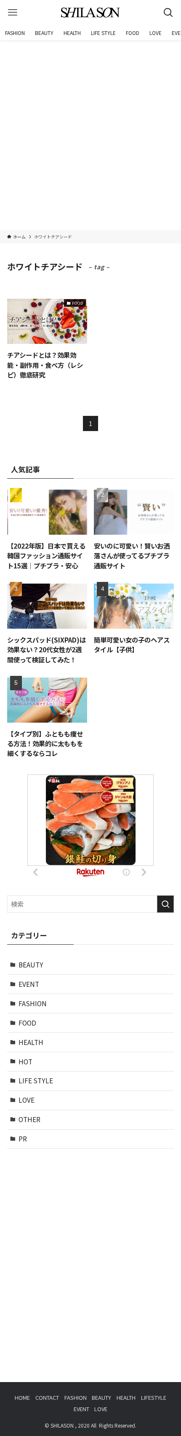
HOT (25, 1061)
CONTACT (47, 1397)
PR (23, 1138)
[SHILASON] (90, 12)
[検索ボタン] (168, 12)
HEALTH (31, 1042)
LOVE (27, 1099)
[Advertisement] (90, 135)
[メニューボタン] (12, 12)
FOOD (27, 1022)
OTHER (29, 1119)
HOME (22, 1397)
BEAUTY (31, 964)
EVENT (29, 984)
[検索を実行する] (165, 904)
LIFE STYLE (36, 1080)
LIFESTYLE (153, 1397)
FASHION (33, 1003)
